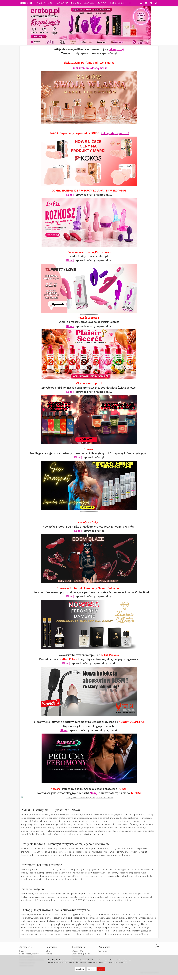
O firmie (48, 951)
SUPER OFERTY (118, 3)
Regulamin (23, 951)
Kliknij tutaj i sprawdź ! (115, 133)
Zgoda (101, 969)
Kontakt (49, 954)
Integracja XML (77, 951)
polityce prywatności (120, 962)
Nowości (102, 3)
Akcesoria (62, 3)
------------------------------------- (89, 314)
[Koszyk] (146, 3)
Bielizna (76, 3)
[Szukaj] (141, 3)
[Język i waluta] (156, 3)
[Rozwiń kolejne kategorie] (130, 3)
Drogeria (89, 3)
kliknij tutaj (116, 49)
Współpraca (103, 951)
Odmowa (91, 969)
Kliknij (70, 194)
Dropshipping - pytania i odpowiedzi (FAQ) (81, 955)
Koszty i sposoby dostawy (29, 954)
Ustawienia (80, 969)
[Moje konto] (151, 3)
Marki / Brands (45, 3)
